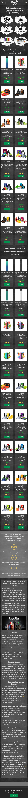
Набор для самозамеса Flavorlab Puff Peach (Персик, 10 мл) (21, 517)
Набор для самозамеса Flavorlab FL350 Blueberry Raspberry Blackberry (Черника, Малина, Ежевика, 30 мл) (7, 198)
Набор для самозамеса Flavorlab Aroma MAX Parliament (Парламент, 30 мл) (7, 230)
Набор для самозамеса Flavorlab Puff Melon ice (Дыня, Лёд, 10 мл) (7, 518)
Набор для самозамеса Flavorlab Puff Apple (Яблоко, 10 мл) (21, 395)
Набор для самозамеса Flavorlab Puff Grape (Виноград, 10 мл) (7, 487)
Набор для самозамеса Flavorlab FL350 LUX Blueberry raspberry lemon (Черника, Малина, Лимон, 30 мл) (21, 165)
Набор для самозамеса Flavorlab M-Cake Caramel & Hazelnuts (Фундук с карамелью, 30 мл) (7, 133)
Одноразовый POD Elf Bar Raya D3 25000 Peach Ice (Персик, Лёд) (21, 365)
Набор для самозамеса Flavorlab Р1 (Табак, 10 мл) (21, 101)
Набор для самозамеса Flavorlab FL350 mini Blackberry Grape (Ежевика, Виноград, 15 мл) (7, 165)
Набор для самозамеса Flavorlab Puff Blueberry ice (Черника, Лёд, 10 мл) (21, 427)
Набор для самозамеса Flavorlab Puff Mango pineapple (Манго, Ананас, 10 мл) (21, 487)
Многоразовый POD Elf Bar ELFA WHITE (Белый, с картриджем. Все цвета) (21, 305)
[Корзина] (26, 2)
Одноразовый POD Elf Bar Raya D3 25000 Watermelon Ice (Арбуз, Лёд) (21, 71)
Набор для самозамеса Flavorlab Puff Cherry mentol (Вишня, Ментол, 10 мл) (7, 457)
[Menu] (2, 2)
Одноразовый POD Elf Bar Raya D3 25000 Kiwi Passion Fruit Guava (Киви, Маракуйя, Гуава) (7, 365)
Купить (7, 81)
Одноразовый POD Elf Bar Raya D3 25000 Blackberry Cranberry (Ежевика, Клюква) (21, 335)
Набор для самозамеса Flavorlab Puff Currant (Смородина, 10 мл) (21, 457)
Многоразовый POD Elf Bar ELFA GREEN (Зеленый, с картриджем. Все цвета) (7, 305)
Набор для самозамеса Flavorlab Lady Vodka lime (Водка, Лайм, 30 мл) (21, 132)
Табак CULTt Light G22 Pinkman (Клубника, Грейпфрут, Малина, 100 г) (7, 102)
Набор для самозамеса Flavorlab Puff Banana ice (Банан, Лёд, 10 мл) (7, 426)
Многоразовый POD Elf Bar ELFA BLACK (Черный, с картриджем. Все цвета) (21, 275)
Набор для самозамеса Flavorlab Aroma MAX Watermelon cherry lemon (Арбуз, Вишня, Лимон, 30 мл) (21, 231)
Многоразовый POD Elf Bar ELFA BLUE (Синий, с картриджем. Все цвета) (7, 72)
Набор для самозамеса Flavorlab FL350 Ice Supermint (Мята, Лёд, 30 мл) (21, 197)
